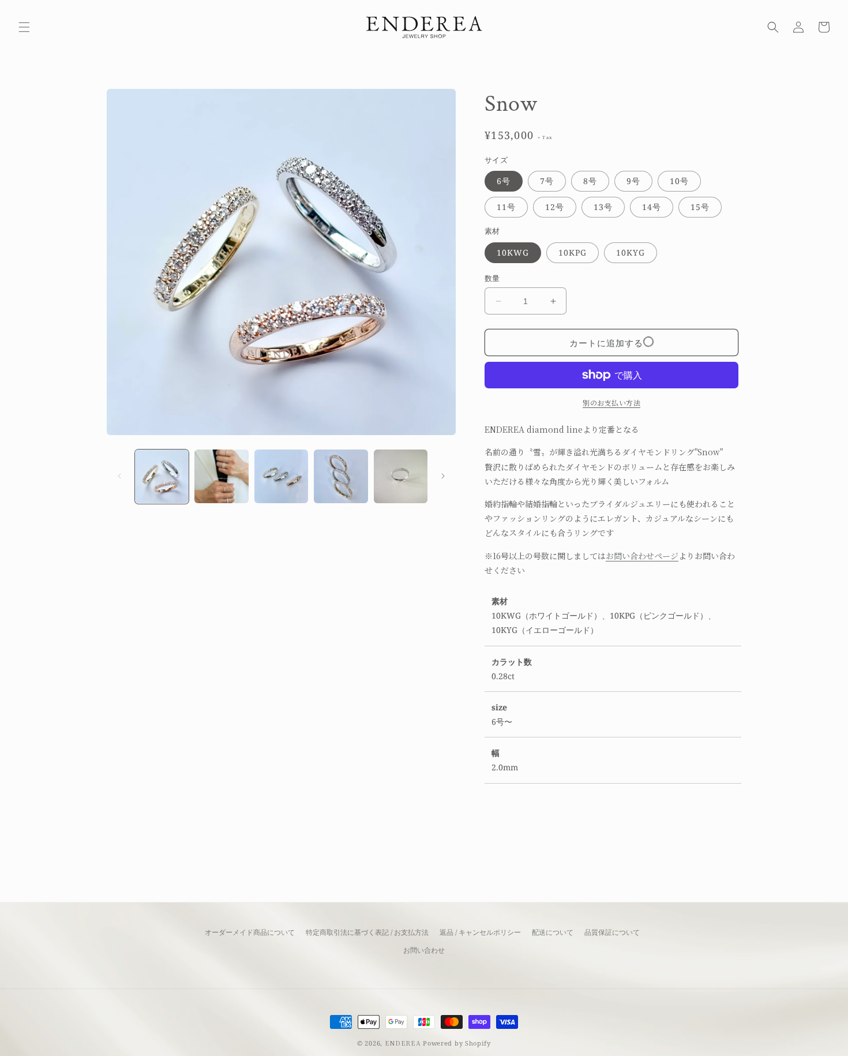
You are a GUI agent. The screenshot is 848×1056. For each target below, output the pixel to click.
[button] (24, 27)
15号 (700, 206)
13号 (603, 206)
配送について (552, 932)
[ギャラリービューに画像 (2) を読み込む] (221, 476)
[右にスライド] (443, 476)
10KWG (513, 252)
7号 (547, 180)
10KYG (630, 252)
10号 (679, 180)
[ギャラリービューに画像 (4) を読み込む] (340, 476)
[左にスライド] (119, 476)
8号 (590, 180)
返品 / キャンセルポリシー (480, 932)
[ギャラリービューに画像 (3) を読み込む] (281, 476)
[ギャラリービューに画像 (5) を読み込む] (400, 476)
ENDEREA (403, 1042)
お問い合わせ (424, 950)
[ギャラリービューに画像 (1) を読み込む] (162, 476)
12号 (554, 206)
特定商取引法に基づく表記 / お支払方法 (367, 932)
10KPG (572, 252)
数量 (492, 278)
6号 (504, 180)
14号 (651, 206)
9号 (633, 180)
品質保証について (612, 932)
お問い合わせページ (642, 555)
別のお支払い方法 (611, 402)
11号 (506, 206)
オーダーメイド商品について (250, 932)
